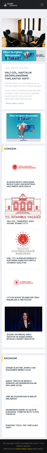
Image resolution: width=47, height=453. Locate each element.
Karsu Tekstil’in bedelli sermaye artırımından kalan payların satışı (21, 383)
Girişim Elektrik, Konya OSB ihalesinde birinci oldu (20, 369)
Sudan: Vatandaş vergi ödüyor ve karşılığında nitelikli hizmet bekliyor (20, 336)
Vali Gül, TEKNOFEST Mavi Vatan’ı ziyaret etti (20, 222)
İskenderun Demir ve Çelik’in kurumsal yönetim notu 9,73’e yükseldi (22, 412)
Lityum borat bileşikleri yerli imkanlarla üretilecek (23, 298)
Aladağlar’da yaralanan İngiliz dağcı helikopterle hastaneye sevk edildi (21, 184)
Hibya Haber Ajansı (24, 449)
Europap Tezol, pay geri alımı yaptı (22, 426)
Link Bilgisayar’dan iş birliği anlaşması (21, 398)
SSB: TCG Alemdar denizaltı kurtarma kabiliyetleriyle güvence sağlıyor (22, 260)
